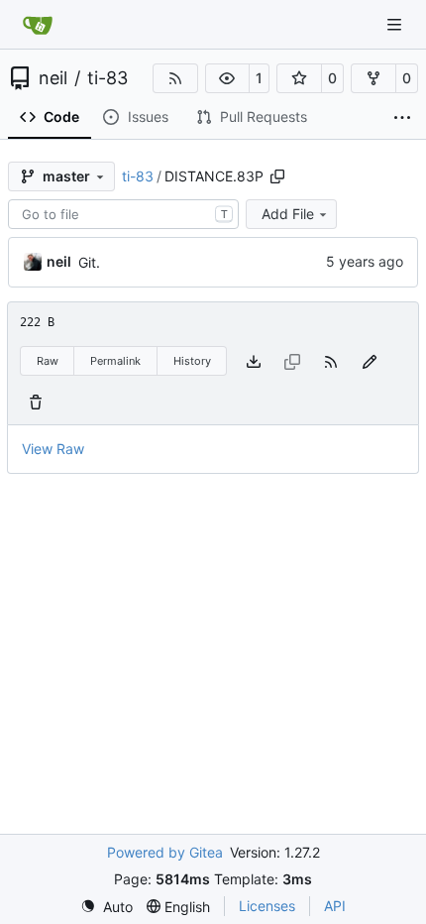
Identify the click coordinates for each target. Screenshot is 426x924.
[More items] (402, 118)
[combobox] (123, 214)
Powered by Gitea (165, 852)
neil (53, 78)
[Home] (37, 25)
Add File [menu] (288, 213)
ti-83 (107, 78)
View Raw (53, 448)
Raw (47, 361)
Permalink (115, 361)
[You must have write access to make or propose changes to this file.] (36, 401)
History (192, 361)
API (335, 905)
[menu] (106, 906)
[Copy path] (277, 176)
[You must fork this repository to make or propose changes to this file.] (369, 361)
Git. (89, 262)
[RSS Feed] (175, 78)
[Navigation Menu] (396, 24)
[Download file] (253, 361)
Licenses (267, 905)
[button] (228, 78)
